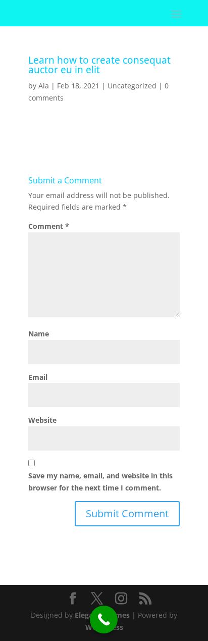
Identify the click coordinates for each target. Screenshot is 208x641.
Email (37, 377)
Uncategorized (132, 85)
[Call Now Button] (104, 619)
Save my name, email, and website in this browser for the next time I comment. (100, 481)
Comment (48, 226)
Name (38, 333)
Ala (43, 85)
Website (42, 420)
